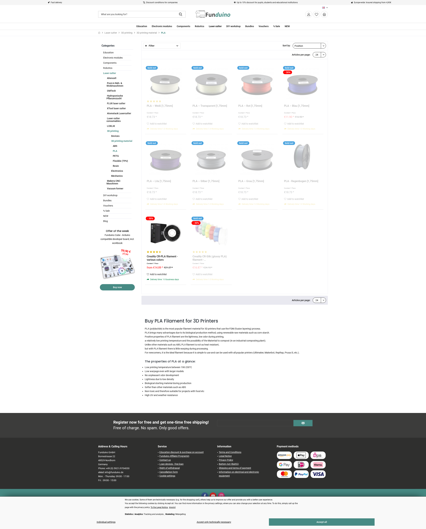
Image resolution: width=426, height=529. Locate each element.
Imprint (172, 507)
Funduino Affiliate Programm (174, 456)
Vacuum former (114, 188)
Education (108, 52)
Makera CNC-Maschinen (113, 182)
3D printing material (121, 141)
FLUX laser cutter (115, 103)
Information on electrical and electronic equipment (239, 474)
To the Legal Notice (159, 507)
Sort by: (287, 45)
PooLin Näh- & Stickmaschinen (114, 84)
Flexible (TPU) (120, 161)
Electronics (117, 171)
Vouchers (108, 205)
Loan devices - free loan (171, 464)
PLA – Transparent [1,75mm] (210, 105)
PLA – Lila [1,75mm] (159, 181)
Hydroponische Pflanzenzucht (114, 97)
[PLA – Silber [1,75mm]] (211, 158)
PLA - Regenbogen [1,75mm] (301, 181)
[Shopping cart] (324, 14)
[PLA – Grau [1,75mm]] (257, 158)
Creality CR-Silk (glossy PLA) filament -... (210, 258)
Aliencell (111, 78)
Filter (151, 45)
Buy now (117, 287)
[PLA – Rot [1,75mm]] (257, 82)
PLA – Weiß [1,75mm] (160, 105)
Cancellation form (168, 472)
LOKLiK (110, 126)
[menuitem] (324, 14)
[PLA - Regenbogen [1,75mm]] (303, 158)
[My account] (308, 14)
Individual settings (106, 522)
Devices (115, 136)
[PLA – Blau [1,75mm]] (303, 82)
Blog (105, 221)
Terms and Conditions (230, 452)
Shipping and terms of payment (235, 468)
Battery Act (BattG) (229, 464)
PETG (115, 156)
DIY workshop (110, 195)
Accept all (322, 522)
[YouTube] (213, 495)
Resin (115, 166)
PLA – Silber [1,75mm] (206, 181)
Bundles (107, 200)
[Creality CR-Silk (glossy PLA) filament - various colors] (211, 233)
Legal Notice (225, 456)
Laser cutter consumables (113, 119)
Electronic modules (113, 57)
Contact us (165, 460)
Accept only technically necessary (214, 522)
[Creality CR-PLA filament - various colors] (165, 233)
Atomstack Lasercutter (118, 113)
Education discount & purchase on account (181, 452)
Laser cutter (109, 73)
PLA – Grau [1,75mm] (251, 181)
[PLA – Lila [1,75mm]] (165, 158)
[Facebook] (204, 495)
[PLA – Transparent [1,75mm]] (211, 82)
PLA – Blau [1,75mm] (296, 105)
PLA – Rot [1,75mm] (250, 105)
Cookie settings (167, 475)
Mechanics (117, 176)
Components (109, 63)
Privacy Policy (226, 460)
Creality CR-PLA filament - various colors (162, 258)
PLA (114, 151)
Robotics (107, 68)
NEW (105, 216)
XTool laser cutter (116, 108)
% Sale (106, 210)
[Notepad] (316, 14)
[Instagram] (221, 495)
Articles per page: (301, 54)
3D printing (112, 131)
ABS (114, 146)
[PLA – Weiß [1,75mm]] (165, 82)
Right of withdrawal (169, 468)
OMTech (111, 90)
